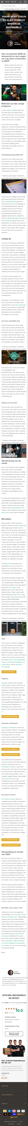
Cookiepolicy (11, 1124)
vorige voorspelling (12, 110)
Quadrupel (5, 728)
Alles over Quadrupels (10, 749)
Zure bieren (5, 799)
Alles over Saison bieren (11, 845)
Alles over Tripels (9, 672)
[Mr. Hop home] (11, 2)
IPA (17, 525)
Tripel (3, 643)
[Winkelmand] (25, 2)
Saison (13, 799)
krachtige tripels (12, 917)
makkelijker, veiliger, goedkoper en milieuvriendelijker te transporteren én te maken (13, 943)
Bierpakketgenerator (16, 218)
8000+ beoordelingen (15, 9)
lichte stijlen (12, 587)
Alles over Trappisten (10, 716)
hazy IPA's (18, 914)
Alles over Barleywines (10, 754)
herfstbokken (5, 767)
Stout (21, 525)
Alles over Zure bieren (10, 839)
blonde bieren (16, 594)
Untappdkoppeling (10, 201)
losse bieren (5, 512)
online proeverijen (20, 305)
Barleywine (13, 728)
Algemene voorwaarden (10, 1121)
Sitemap (19, 1124)
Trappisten (5, 683)
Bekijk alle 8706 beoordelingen (14, 1033)
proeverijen (8, 779)
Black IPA (7, 563)
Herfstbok (4, 762)
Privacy (21, 1121)
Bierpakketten (8, 220)
